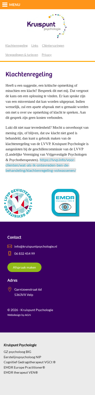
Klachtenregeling (16, 45)
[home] (47, 25)
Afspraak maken (24, 267)
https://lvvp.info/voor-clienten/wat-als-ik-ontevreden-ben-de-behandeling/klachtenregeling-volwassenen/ (41, 164)
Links (34, 45)
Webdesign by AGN (19, 315)
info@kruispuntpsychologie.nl (35, 246)
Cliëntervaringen (53, 45)
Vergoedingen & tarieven (21, 55)
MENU (14, 4)
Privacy (47, 55)
